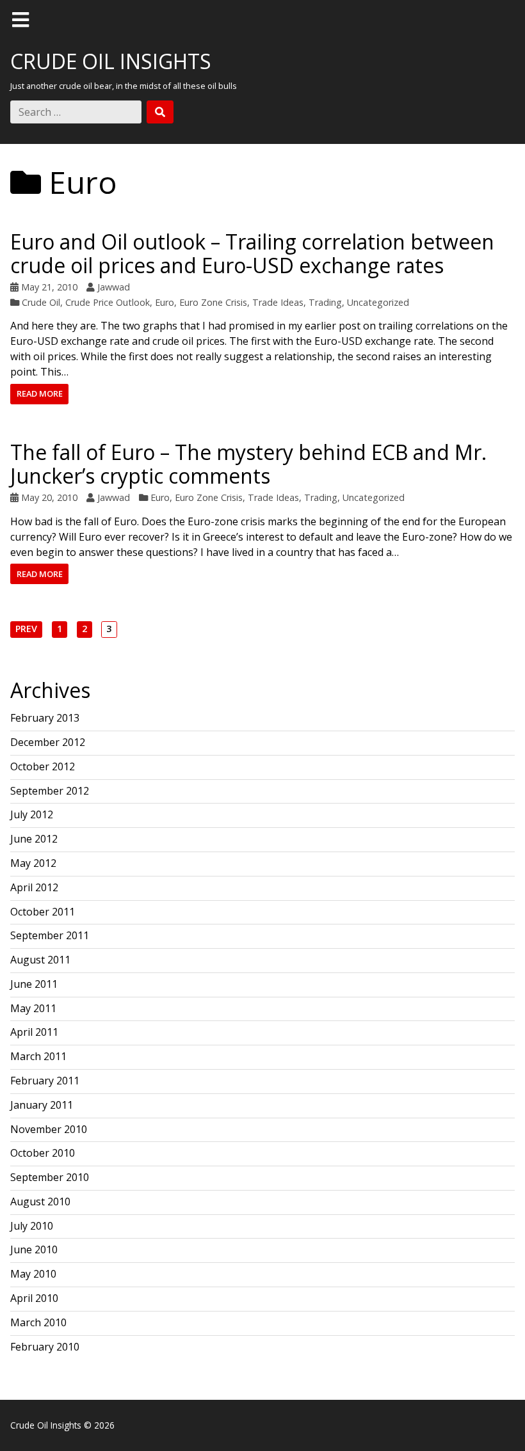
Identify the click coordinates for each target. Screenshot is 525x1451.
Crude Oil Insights (110, 61)
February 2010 (44, 1347)
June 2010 (34, 1249)
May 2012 (33, 863)
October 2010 (42, 1153)
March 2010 (38, 1322)
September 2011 (49, 935)
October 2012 (42, 766)
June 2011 (34, 984)
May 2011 (33, 1008)
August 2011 (40, 960)
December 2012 (47, 742)
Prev (26, 629)
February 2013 (44, 718)
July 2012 (31, 814)
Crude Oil (41, 302)
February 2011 (44, 1081)
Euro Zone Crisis (213, 302)
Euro (164, 302)
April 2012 (34, 887)
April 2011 (34, 1032)
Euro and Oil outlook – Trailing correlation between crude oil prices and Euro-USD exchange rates (252, 253)
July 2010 (31, 1226)
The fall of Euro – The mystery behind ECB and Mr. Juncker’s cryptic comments (248, 463)
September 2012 (49, 791)
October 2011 (42, 912)
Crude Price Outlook (107, 302)
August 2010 (40, 1201)
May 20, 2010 (49, 497)
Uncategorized (378, 302)
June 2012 (34, 839)
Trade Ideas (277, 302)
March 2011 (38, 1056)
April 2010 (34, 1298)
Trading (325, 302)
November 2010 (48, 1129)
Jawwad (113, 287)
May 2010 (33, 1274)
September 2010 (49, 1177)
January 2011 (41, 1105)
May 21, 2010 (49, 287)
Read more (40, 393)
